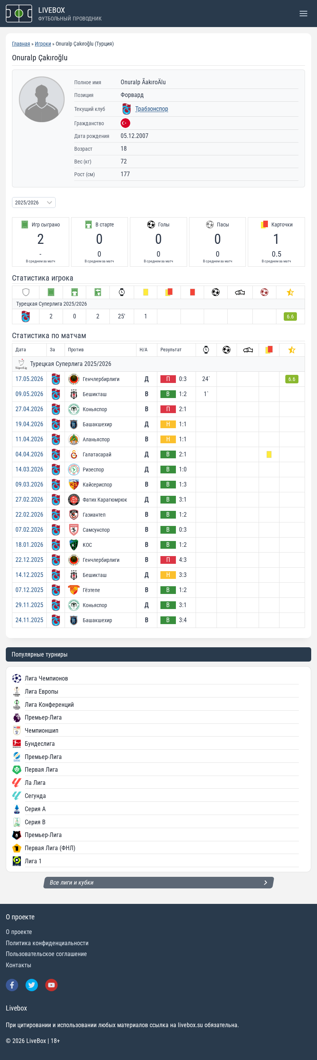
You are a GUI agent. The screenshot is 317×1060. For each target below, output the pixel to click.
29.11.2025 (29, 605)
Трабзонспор (151, 108)
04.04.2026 (29, 454)
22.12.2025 (29, 559)
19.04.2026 (29, 424)
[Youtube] (51, 985)
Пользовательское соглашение (46, 954)
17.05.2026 (29, 379)
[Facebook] (12, 985)
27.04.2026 (29, 409)
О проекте (19, 932)
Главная (21, 44)
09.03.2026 (29, 484)
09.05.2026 (29, 394)
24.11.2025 (29, 620)
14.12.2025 (29, 574)
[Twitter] (32, 985)
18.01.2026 (29, 544)
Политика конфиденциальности (47, 943)
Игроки (43, 44)
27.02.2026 (29, 499)
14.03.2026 (29, 469)
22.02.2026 (29, 514)
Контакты (18, 965)
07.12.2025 (29, 590)
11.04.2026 (29, 439)
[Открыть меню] (303, 13)
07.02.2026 (29, 529)
